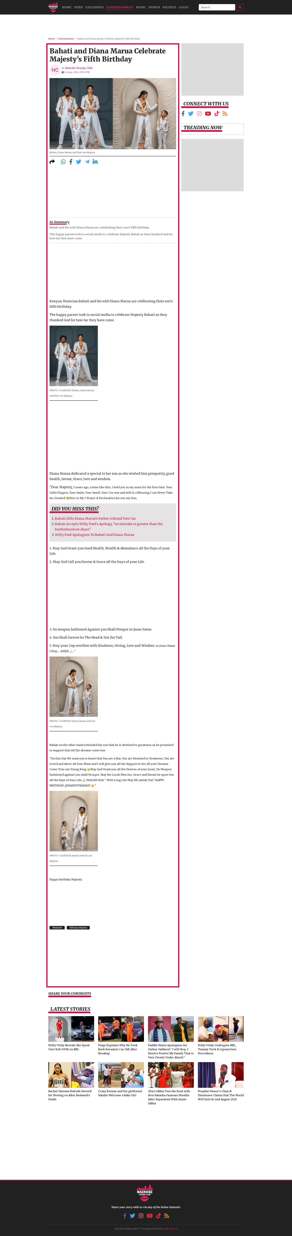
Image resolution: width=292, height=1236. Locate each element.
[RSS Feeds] (225, 114)
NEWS (78, 7)
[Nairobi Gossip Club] (53, 7)
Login (183, 7)
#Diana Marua (78, 927)
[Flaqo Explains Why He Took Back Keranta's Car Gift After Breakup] (121, 1028)
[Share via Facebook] (70, 162)
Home (51, 38)
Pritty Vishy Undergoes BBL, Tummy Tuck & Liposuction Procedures (217, 1049)
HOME (66, 7)
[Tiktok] (216, 114)
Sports (154, 7)
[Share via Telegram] (87, 162)
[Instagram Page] (199, 114)
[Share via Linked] (95, 162)
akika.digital (170, 1228)
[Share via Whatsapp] (63, 162)
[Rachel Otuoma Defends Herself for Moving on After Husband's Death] (71, 1074)
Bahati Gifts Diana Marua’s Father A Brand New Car (95, 518)
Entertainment (119, 7)
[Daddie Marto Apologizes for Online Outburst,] (171, 1028)
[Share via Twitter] (78, 162)
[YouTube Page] (208, 114)
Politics (169, 7)
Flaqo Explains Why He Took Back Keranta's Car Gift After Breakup (118, 1049)
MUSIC (141, 7)
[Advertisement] (146, 24)
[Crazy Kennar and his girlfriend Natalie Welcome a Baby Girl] (121, 1074)
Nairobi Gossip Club (78, 68)
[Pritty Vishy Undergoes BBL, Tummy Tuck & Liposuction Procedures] (221, 1028)
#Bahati (57, 927)
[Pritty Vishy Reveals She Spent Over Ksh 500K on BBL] (71, 1028)
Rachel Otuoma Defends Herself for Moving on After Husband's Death (70, 1095)
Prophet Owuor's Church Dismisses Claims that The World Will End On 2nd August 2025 (221, 1095)
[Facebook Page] (183, 114)
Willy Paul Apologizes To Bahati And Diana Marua (94, 535)
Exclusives (95, 7)
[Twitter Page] (190, 114)
